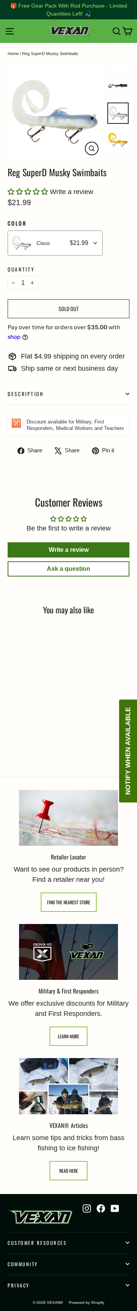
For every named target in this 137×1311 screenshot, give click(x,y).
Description (26, 394)
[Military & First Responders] (68, 952)
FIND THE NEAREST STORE (68, 902)
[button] (29, 192)
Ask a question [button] (68, 568)
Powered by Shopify (86, 1302)
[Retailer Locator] (68, 818)
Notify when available (128, 751)
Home (13, 53)
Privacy (19, 1285)
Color (17, 223)
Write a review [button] (69, 550)
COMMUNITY (23, 1264)
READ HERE (68, 1170)
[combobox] (55, 243)
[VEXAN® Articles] (68, 1086)
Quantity (21, 269)
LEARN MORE (68, 1036)
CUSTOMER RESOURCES (37, 1242)
